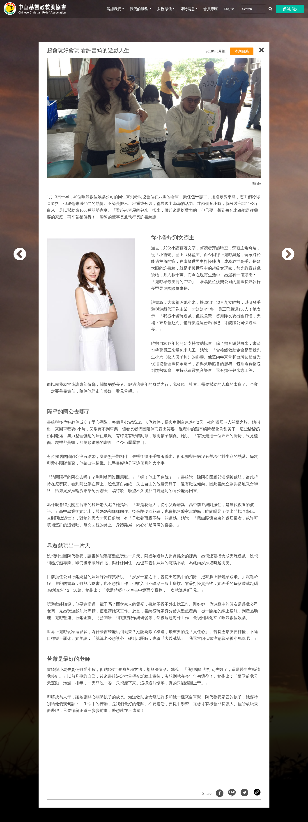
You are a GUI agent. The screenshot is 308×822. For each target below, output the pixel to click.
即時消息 (187, 9)
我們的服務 (139, 9)
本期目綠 (241, 51)
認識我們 (114, 9)
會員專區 (210, 9)
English (229, 9)
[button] (25, 413)
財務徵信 (164, 9)
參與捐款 (290, 9)
